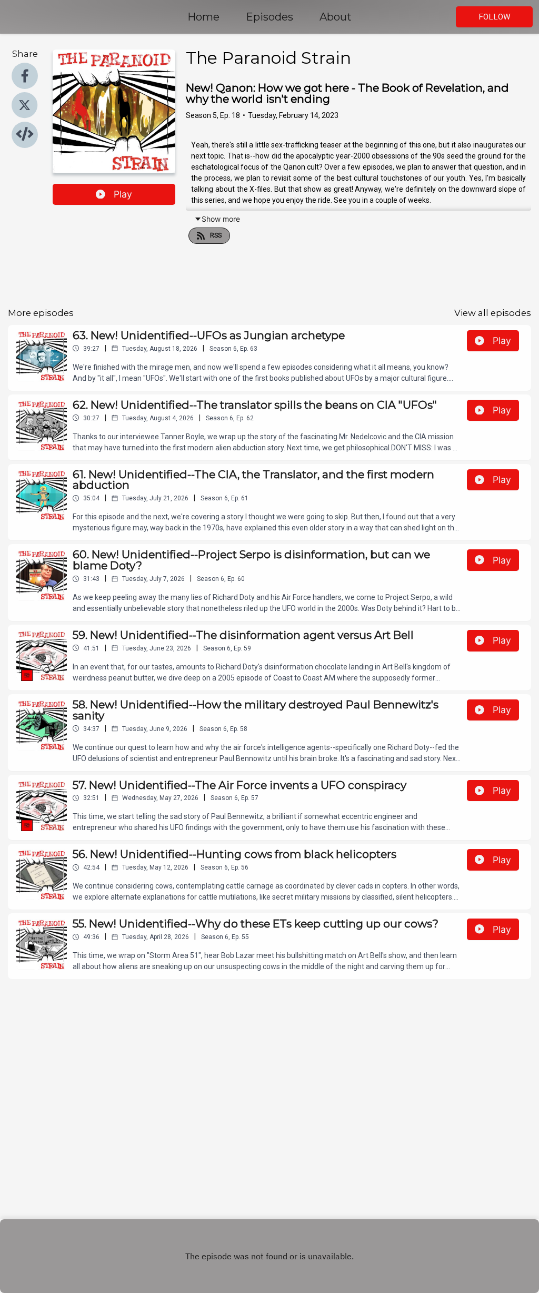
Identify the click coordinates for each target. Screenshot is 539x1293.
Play (123, 194)
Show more (221, 218)
